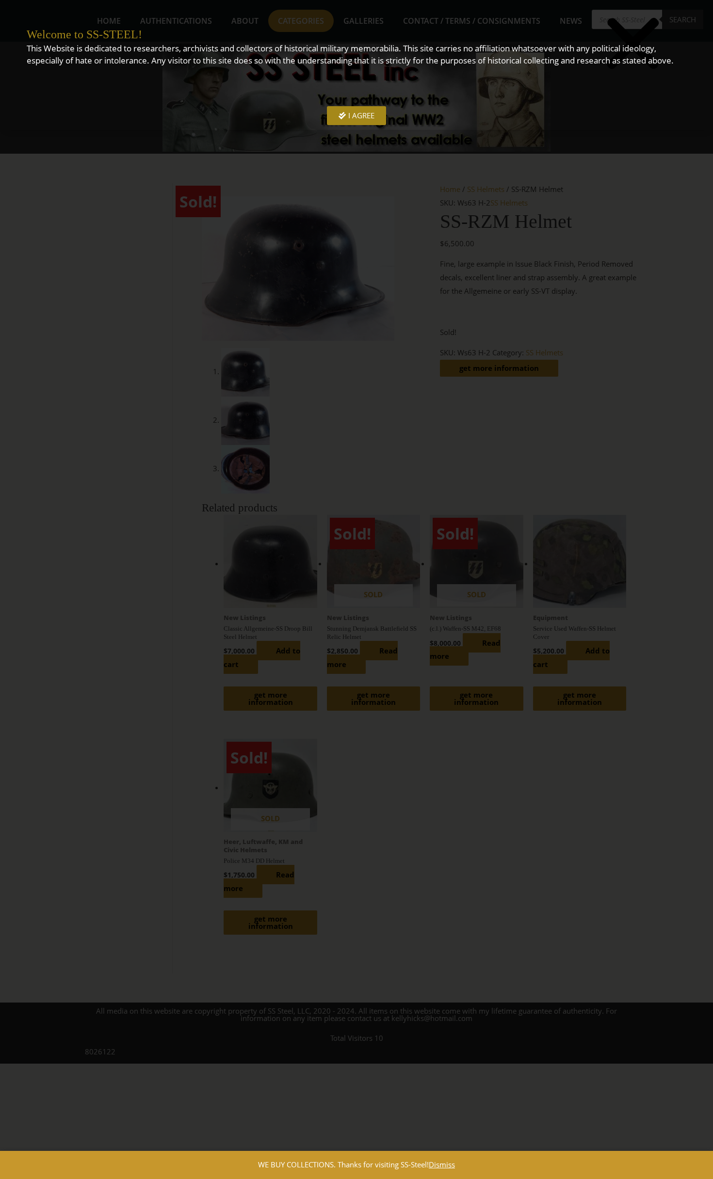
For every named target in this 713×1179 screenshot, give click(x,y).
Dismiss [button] (442, 1164)
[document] (356, 589)
